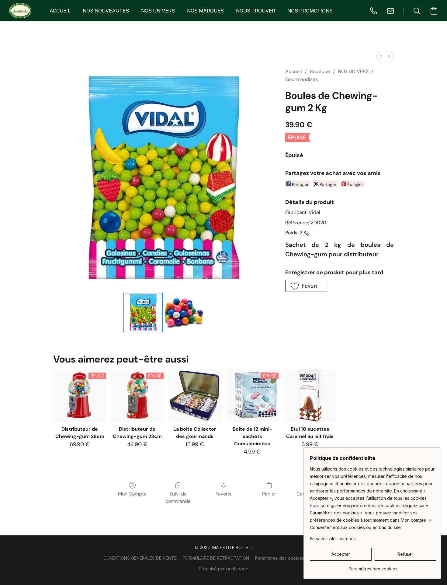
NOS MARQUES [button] (205, 11)
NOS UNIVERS (353, 71)
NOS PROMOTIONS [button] (310, 11)
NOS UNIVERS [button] (158, 11)
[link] (373, 567)
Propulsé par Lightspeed (223, 568)
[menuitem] (380, 56)
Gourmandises (301, 79)
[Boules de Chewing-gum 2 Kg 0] (143, 312)
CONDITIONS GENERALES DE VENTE (140, 558)
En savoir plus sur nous (333, 538)
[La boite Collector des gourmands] (194, 395)
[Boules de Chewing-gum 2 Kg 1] (185, 312)
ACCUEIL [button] (60, 11)
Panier (269, 494)
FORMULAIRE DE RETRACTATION (216, 558)
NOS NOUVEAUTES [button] (106, 11)
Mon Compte (132, 494)
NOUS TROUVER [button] (255, 11)
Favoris (223, 494)
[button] (20, 10)
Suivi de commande (178, 497)
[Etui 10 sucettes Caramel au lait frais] (309, 395)
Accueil (293, 71)
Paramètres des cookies (279, 558)
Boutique (320, 71)
